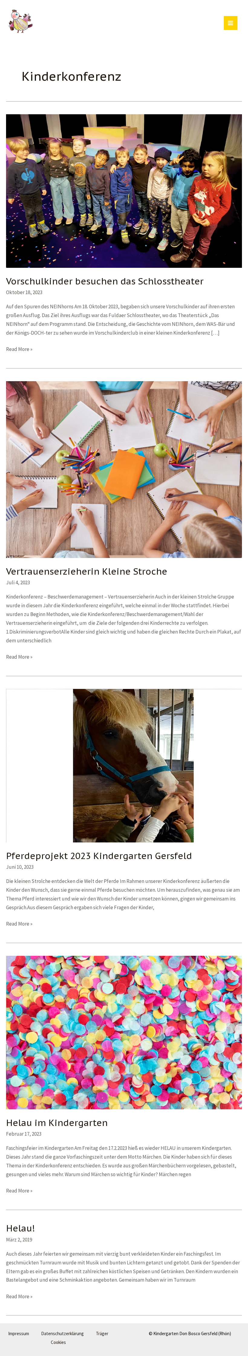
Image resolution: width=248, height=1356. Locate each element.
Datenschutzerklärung (62, 1333)
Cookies (58, 1342)
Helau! (20, 1228)
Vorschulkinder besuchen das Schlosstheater (105, 281)
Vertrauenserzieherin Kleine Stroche (86, 571)
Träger (102, 1333)
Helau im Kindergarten (57, 1122)
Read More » (19, 349)
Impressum (18, 1333)
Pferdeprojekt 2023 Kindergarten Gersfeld (99, 855)
